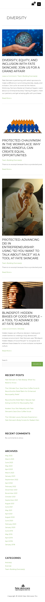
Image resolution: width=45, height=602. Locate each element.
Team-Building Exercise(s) (27, 76)
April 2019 (9, 538)
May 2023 (8, 466)
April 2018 (9, 541)
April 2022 (9, 483)
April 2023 (9, 469)
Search (4, 360)
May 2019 (8, 534)
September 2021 (11, 500)
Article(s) (21, 329)
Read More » (7, 98)
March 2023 (9, 473)
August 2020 (10, 517)
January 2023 (10, 476)
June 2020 (9, 521)
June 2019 (9, 531)
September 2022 (11, 480)
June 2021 (9, 507)
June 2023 (9, 462)
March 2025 (9, 459)
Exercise (8, 566)
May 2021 (8, 510)
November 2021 (11, 493)
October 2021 (10, 497)
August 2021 (9, 504)
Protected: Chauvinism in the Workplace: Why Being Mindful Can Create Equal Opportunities (21, 148)
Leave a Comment (9, 76)
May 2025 (8, 456)
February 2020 (10, 524)
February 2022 (10, 486)
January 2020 (10, 527)
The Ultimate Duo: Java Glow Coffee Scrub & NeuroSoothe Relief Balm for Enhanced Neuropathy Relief (22, 391)
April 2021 (8, 514)
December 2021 (11, 490)
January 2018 (10, 545)
